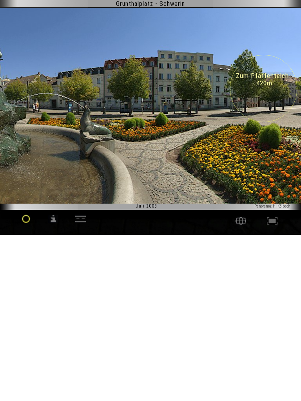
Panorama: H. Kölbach (272, 206)
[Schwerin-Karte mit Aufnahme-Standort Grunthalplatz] (241, 223)
